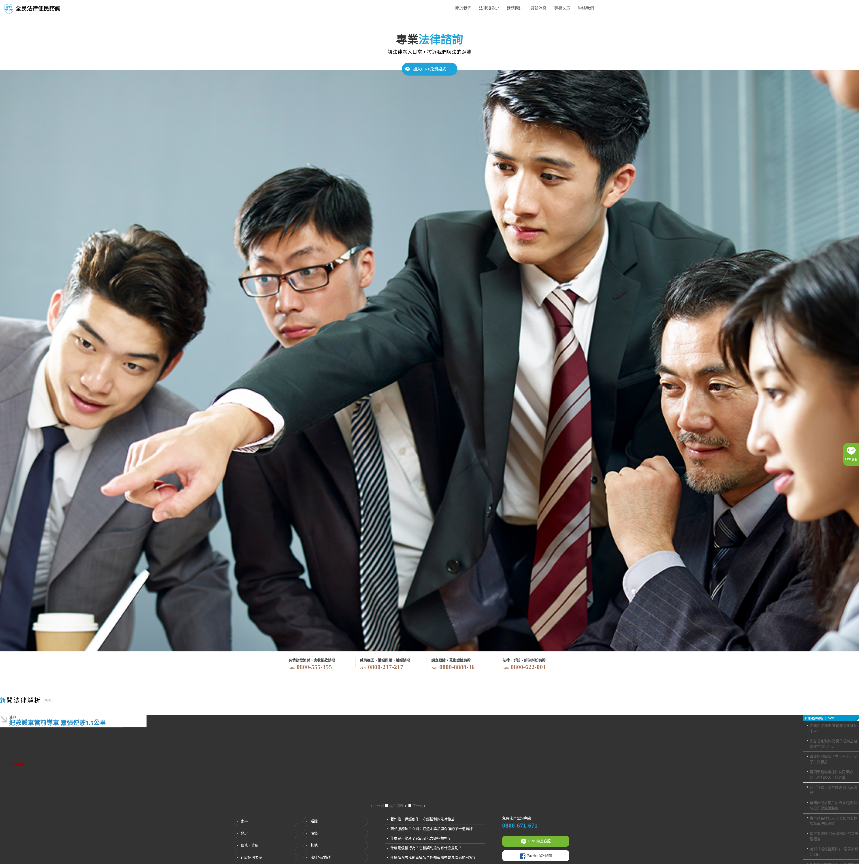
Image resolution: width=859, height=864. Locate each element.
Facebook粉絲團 (539, 856)
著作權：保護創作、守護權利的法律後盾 (422, 819)
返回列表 (396, 806)
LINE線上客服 (539, 841)
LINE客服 (851, 459)
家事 (244, 821)
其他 (314, 845)
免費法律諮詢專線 (516, 818)
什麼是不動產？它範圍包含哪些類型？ (420, 838)
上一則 (378, 806)
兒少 (244, 833)
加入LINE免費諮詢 (429, 69)
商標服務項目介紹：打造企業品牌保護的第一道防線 (431, 829)
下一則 (417, 806)
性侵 (314, 833)
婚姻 (314, 821)
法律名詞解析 (321, 857)
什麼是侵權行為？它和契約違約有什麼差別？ (426, 848)
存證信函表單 (251, 857)
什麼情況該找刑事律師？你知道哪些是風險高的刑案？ (433, 858)
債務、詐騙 (250, 845)
